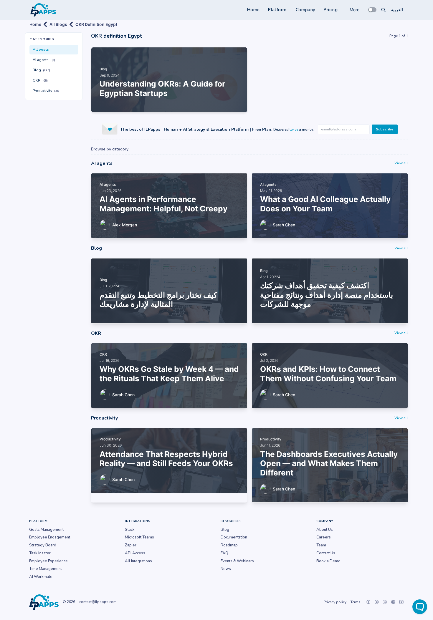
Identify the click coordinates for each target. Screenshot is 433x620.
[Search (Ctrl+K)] (383, 10)
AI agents (44, 59)
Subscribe (385, 129)
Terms (356, 602)
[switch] (372, 9)
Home (253, 10)
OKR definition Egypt (96, 24)
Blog (41, 70)
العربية (397, 10)
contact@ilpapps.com (98, 601)
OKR (40, 80)
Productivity (46, 90)
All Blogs (58, 24)
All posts (41, 49)
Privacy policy (335, 602)
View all (401, 163)
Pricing (330, 10)
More (354, 9)
